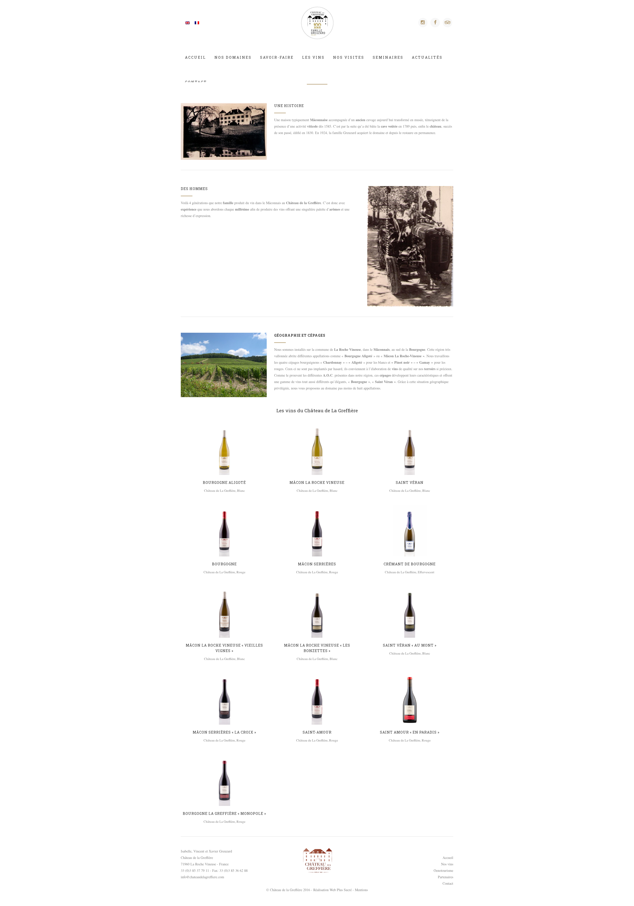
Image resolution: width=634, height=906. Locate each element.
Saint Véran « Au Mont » (409, 645)
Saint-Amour (317, 732)
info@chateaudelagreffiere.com (202, 877)
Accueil (448, 857)
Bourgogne (224, 564)
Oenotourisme (443, 870)
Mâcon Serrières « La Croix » (224, 732)
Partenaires (445, 877)
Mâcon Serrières (317, 564)
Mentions (361, 889)
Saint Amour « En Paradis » (409, 732)
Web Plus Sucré (341, 889)
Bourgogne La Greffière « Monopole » (224, 813)
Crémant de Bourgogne (410, 564)
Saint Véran (409, 482)
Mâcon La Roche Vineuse (317, 482)
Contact (448, 883)
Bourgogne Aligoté (224, 482)
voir (224, 449)
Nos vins (447, 864)
